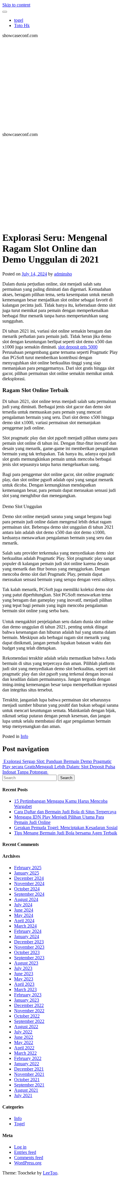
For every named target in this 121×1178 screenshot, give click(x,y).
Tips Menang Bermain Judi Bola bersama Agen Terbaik (65, 832)
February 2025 (27, 867)
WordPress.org (27, 1162)
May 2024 (23, 915)
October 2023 (27, 952)
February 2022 (27, 1058)
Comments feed (28, 1157)
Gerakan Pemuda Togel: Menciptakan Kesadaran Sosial (65, 827)
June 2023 (23, 973)
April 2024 (24, 920)
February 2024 (27, 931)
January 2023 (26, 1000)
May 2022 (23, 1042)
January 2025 (26, 872)
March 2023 (25, 989)
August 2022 (26, 1026)
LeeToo (50, 1172)
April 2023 (24, 984)
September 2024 (29, 894)
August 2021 (26, 1090)
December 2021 (29, 1068)
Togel (19, 1123)
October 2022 (27, 1015)
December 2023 (29, 941)
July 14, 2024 (34, 273)
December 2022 (29, 1005)
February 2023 (27, 994)
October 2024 (27, 888)
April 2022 (24, 1047)
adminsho (63, 273)
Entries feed (25, 1152)
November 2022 (29, 1010)
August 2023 (26, 962)
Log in (20, 1146)
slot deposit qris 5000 (78, 346)
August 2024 (26, 899)
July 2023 (23, 968)
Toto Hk (22, 25)
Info (24, 736)
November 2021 (29, 1074)
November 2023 (29, 947)
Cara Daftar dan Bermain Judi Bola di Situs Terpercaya (65, 811)
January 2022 (26, 1063)
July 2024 (23, 904)
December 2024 (29, 878)
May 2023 (23, 978)
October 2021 (27, 1079)
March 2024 (25, 925)
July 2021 (23, 1095)
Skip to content (16, 4)
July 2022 (23, 1031)
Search (66, 778)
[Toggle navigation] (4, 12)
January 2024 (26, 936)
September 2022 (29, 1021)
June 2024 (23, 909)
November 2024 (29, 883)
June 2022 (23, 1037)
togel (18, 20)
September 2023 (29, 957)
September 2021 (29, 1084)
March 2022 (25, 1053)
